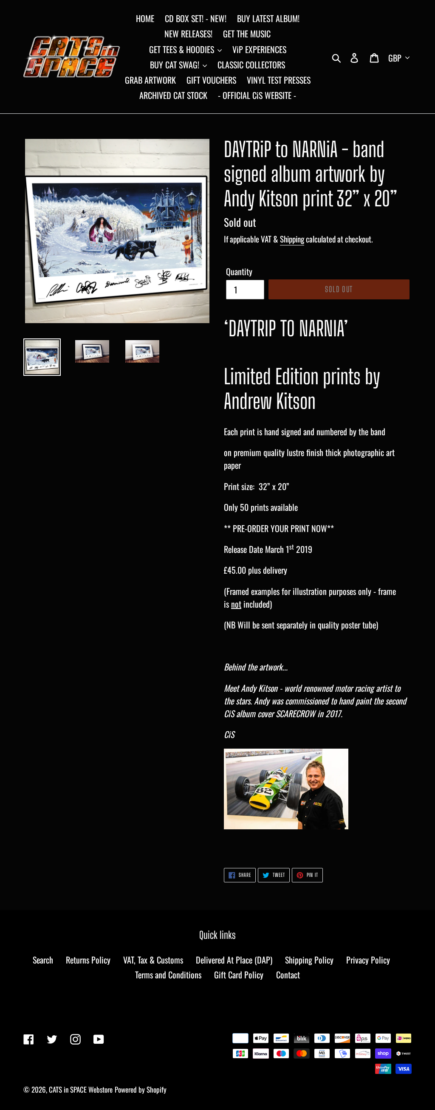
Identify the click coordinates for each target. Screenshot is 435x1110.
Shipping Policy (309, 959)
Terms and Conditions (168, 974)
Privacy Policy (368, 959)
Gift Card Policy (238, 974)
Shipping (292, 239)
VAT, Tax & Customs (153, 959)
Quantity (239, 271)
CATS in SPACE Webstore (81, 1089)
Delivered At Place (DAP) (234, 959)
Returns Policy (88, 959)
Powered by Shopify (141, 1089)
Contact (288, 974)
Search (43, 959)
